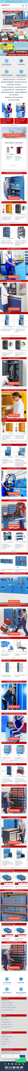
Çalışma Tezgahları (21, 87)
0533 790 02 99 (21, 1061)
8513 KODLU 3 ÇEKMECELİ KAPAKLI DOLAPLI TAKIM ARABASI (7, 546)
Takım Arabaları (20, 90)
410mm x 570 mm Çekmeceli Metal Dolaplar (6, 121)
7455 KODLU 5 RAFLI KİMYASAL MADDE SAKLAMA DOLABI (7, 218)
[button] (12, 125)
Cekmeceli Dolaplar (9, 79)
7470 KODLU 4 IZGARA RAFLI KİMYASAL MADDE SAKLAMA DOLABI (7, 437)
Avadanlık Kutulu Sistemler (14, 97)
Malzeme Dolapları (21, 82)
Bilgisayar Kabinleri (7, 82)
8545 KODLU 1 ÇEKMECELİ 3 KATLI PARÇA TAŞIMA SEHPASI (20, 546)
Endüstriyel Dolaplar (14, 84)
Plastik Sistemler (14, 100)
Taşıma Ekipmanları (21, 92)
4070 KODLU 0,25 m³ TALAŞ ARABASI (6, 654)
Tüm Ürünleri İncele (13, 135)
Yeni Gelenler (19, 143)
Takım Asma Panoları (7, 92)
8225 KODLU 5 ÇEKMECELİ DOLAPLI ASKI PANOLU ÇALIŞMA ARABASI (7, 863)
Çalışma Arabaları (8, 90)
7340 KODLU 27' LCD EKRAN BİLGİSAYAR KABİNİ (20, 330)
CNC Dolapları (20, 79)
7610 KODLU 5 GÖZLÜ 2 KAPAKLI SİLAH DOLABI (20, 218)
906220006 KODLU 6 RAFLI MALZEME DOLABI (18, 158)
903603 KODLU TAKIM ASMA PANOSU (9, 158)
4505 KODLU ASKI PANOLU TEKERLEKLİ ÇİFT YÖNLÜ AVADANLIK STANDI (20, 780)
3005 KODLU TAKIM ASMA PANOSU (21, 570)
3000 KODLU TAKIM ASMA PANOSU (7, 570)
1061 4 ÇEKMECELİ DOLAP (6, 758)
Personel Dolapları (7, 87)
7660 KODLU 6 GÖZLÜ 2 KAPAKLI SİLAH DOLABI (20, 354)
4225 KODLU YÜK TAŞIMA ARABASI (21, 654)
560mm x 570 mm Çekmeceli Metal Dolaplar (20, 121)
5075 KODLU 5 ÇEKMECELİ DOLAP (19, 758)
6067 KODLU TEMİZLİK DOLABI (20, 676)
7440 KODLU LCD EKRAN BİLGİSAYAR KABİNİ (7, 330)
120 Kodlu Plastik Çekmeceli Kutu (21, 887)
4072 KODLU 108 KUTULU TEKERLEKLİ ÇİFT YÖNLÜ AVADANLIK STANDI (7, 780)
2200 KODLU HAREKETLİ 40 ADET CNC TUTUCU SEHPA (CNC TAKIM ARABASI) (21, 243)
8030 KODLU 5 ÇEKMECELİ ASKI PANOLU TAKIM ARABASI (19, 863)
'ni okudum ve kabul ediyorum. (14, 1059)
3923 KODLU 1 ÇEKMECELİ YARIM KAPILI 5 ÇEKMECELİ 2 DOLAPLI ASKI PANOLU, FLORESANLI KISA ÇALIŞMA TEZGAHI (20, 463)
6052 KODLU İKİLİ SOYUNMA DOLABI (6, 676)
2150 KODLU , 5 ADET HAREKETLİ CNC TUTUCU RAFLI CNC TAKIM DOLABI (7, 242)
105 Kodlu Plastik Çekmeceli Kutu (7, 887)
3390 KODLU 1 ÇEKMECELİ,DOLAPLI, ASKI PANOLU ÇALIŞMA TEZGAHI (7, 461)
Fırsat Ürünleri (9, 143)
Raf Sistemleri (14, 95)
